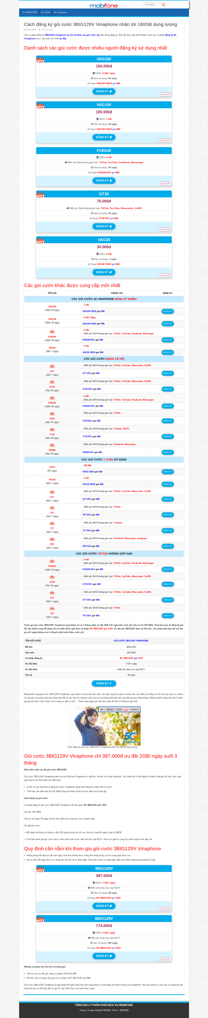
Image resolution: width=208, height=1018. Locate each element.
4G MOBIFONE (29, 12)
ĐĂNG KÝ (102, 91)
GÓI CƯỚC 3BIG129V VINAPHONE (131, 640)
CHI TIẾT (163, 95)
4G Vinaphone (60, 12)
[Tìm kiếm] (163, 5)
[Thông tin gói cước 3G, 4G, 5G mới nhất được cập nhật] (104, 4)
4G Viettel (45, 12)
